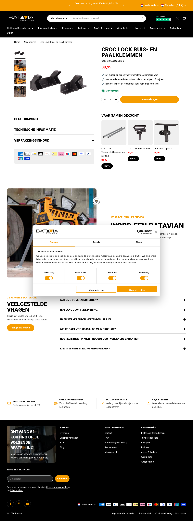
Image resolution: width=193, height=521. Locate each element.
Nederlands (150, 5)
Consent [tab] (54, 242)
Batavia (18, 513)
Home (17, 42)
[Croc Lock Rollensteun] (140, 132)
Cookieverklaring (163, 513)
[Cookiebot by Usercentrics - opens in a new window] (139, 232)
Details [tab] (96, 242)
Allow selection (96, 290)
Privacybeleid (145, 513)
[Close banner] (156, 231)
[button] (69, 5)
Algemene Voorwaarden (57, 487)
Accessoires (30, 42)
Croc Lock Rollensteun (139, 148)
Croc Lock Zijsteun (163, 148)
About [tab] (139, 242)
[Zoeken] (142, 18)
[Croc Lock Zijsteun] (166, 132)
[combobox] (96, 18)
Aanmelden (62, 478)
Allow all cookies (137, 290)
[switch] (81, 278)
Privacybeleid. (16, 490)
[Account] (177, 18)
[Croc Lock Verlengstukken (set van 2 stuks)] (113, 132)
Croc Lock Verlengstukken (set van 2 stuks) (113, 152)
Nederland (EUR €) (174, 5)
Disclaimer (180, 513)
